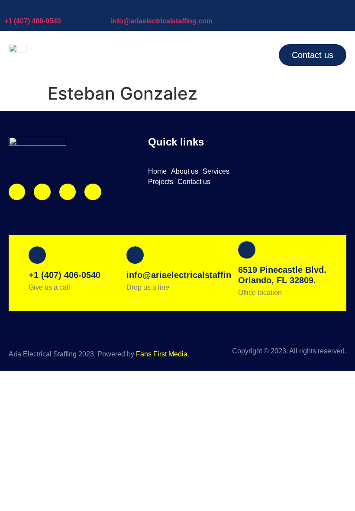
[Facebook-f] (42, 192)
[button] (253, 55)
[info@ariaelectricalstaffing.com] (115, 8)
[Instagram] (17, 192)
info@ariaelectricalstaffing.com (162, 21)
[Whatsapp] (92, 192)
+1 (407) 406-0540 (32, 21)
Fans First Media (161, 354)
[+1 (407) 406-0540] (8, 8)
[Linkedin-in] (67, 192)
